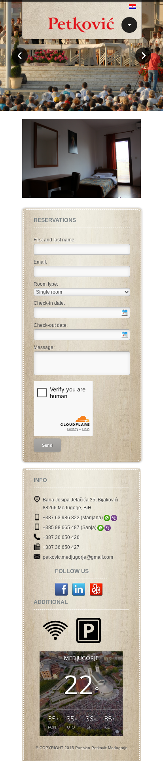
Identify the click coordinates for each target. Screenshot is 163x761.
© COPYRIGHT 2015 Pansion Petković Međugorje (81, 748)
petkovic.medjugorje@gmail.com (78, 557)
